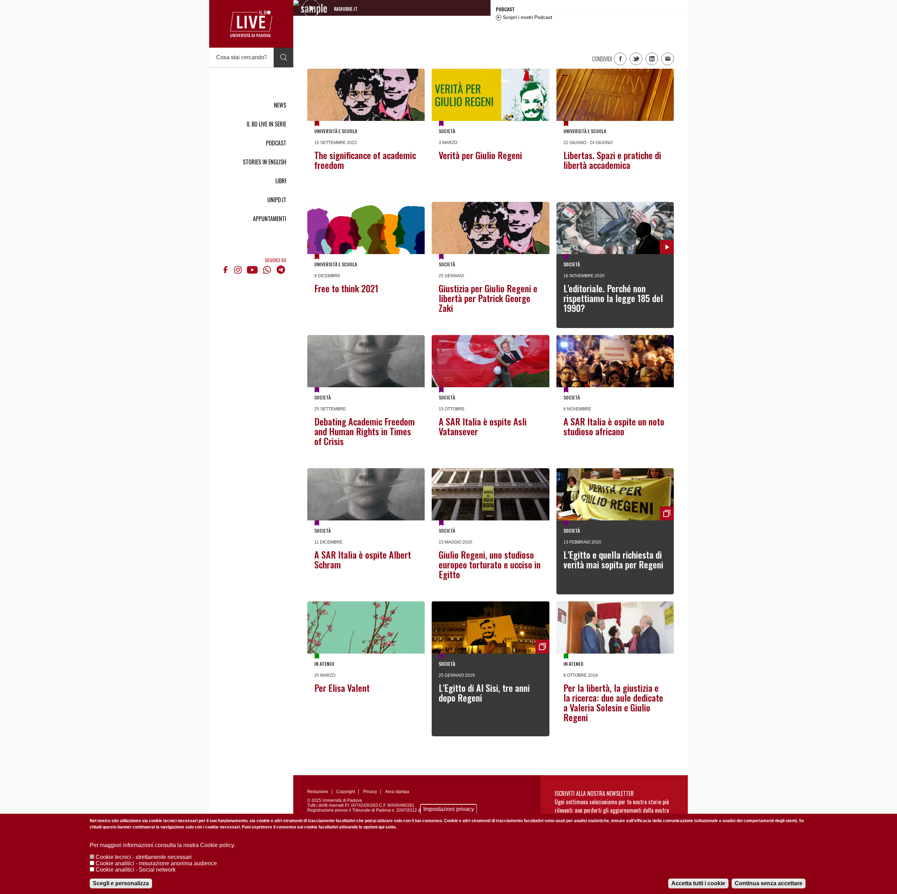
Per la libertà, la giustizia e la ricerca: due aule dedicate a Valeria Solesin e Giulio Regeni (613, 702)
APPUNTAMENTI (269, 218)
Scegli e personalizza (121, 883)
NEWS (280, 105)
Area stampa (397, 791)
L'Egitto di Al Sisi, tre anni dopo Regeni (484, 692)
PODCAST (276, 143)
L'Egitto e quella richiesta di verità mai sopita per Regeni (613, 559)
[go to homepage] (251, 24)
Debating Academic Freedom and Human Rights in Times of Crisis (364, 431)
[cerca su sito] (283, 57)
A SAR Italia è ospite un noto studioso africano (613, 426)
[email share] (667, 59)
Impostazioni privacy (448, 809)
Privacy (370, 791)
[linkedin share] (651, 59)
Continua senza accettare (768, 883)
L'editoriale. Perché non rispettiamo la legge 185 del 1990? (613, 298)
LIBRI (280, 181)
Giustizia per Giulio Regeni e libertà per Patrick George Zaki (488, 298)
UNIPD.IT (276, 200)
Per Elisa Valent (342, 688)
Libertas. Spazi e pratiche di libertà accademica (612, 160)
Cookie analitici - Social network (136, 870)
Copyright (345, 791)
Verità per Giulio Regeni (480, 155)
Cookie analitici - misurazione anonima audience (156, 863)
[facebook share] (620, 59)
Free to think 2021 (346, 288)
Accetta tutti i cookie (698, 883)
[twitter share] (636, 59)
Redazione (317, 791)
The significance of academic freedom (365, 160)
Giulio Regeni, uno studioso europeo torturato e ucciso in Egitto (490, 564)
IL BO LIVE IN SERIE (266, 124)
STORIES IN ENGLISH (264, 162)
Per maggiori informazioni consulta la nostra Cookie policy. (162, 845)
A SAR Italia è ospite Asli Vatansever (483, 426)
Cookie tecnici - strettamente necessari (144, 857)
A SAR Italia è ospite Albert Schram (362, 559)
